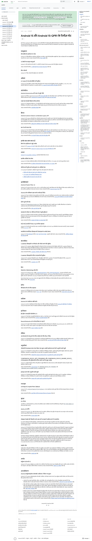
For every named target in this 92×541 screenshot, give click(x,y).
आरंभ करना (11, 8)
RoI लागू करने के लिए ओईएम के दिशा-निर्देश (57, 340)
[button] (8, 18)
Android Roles (34, 367)
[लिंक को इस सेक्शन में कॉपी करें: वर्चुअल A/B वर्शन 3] (32, 461)
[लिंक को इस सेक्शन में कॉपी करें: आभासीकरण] (30, 471)
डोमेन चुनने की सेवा (35, 208)
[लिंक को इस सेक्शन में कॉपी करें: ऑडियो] (26, 78)
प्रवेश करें (89, 1)
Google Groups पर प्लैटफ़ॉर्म (48, 529)
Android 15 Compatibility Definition (28, 155)
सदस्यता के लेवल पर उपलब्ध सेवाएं (38, 220)
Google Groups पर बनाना (47, 531)
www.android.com (71, 525)
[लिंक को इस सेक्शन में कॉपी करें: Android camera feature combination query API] (50, 116)
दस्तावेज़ (3, 5)
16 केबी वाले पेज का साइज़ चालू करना (39, 66)
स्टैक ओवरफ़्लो (69, 529)
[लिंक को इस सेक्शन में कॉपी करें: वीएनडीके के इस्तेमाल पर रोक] (37, 54)
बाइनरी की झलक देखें (21, 527)
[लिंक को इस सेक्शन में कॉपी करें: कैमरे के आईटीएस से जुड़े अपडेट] (38, 143)
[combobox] (66, 1)
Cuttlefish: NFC (34, 262)
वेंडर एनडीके (42, 58)
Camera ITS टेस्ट (30, 146)
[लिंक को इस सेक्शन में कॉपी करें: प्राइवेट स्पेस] (28, 445)
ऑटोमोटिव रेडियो (35, 107)
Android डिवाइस (46, 8)
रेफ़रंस (63, 8)
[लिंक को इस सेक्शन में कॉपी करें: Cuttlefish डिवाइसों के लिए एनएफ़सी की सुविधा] (46, 255)
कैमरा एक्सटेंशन (47, 131)
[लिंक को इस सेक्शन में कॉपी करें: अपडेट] (26, 459)
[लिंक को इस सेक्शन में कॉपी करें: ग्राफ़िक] (26, 299)
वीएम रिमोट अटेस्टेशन (30, 488)
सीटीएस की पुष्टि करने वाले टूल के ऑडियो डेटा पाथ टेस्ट (34, 172)
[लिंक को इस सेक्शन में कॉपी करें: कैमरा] (25, 113)
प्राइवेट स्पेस (33, 453)
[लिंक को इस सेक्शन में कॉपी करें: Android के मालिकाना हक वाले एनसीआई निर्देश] (46, 193)
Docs (12, 1)
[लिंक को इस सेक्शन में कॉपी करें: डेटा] (24, 267)
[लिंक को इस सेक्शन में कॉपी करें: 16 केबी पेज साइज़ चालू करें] (36, 62)
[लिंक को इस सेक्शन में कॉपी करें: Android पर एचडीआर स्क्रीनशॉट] (38, 301)
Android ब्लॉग (45, 525)
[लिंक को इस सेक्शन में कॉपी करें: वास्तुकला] (28, 51)
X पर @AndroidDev (46, 523)
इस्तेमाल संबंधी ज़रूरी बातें (22, 523)
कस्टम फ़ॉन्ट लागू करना (67, 292)
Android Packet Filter (55, 189)
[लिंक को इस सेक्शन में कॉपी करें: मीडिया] (26, 333)
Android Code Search (22, 1)
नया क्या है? (4, 8)
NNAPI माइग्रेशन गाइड (36, 328)
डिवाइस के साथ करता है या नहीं (34, 8)
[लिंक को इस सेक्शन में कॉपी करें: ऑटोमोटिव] (28, 90)
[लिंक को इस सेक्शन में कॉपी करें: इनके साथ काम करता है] (36, 141)
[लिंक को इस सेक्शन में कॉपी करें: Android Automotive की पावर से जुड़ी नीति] (45, 93)
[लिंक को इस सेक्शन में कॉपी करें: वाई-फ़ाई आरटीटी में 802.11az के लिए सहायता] (45, 224)
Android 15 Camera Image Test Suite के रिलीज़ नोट (42, 148)
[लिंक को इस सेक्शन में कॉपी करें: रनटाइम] (27, 384)
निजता (39, 538)
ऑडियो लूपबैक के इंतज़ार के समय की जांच (32, 177)
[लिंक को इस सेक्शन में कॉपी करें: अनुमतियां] (28, 345)
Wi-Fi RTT (26, 228)
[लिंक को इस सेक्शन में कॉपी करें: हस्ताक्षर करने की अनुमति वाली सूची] (40, 372)
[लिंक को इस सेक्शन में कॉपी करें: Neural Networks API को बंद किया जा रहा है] (45, 321)
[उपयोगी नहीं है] (73, 31)
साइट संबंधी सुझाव (45, 538)
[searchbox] (8, 12)
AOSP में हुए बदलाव (59, 19)
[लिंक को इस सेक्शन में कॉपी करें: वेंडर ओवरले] (28, 70)
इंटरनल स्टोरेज (34, 415)
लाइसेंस (35, 538)
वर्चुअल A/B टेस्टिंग (57, 465)
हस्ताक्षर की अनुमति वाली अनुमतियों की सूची (40, 378)
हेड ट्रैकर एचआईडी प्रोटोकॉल (42, 317)
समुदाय (27, 538)
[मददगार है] (71, 31)
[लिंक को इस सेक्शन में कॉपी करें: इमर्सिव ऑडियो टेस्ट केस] (34, 158)
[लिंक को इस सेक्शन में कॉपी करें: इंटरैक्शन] (27, 311)
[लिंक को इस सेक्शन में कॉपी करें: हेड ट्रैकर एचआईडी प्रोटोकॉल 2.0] (38, 314)
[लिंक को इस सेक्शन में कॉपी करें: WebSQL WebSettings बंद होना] (39, 270)
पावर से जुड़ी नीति (43, 96)
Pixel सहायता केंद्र (70, 523)
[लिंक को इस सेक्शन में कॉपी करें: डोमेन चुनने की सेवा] (31, 202)
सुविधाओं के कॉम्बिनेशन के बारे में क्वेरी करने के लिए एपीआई (43, 123)
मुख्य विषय (24, 8)
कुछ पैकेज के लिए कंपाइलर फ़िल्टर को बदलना (41, 393)
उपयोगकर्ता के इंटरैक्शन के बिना (38, 97)
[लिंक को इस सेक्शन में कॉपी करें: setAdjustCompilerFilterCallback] (41, 386)
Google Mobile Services (72, 527)
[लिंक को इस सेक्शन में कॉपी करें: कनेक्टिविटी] (29, 182)
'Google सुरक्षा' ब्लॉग (46, 527)
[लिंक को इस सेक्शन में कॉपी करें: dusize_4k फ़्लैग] (30, 409)
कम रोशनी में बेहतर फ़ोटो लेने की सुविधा (39, 135)
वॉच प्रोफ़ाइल (30, 234)
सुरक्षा (18, 8)
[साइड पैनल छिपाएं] (15, 539)
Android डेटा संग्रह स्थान (22, 521)
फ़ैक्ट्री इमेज (20, 529)
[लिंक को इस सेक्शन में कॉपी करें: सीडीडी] (25, 152)
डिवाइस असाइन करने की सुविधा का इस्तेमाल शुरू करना (62, 498)
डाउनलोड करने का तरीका (22, 525)
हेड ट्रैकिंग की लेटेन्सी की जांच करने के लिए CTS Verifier (43, 163)
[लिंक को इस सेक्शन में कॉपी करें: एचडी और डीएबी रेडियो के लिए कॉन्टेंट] (41, 101)
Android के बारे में (21, 538)
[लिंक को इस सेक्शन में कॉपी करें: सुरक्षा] (25, 398)
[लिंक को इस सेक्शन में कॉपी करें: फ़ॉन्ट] (25, 285)
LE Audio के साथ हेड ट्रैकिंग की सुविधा (50, 85)
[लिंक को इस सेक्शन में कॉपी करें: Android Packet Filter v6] (36, 185)
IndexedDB (32, 279)
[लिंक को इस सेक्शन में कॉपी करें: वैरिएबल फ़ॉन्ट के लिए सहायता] (37, 288)
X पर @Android (46, 521)
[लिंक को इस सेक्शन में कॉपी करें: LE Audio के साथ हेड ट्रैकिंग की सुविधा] (41, 81)
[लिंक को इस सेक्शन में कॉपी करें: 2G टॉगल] (27, 401)
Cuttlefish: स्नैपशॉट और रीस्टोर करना (39, 251)
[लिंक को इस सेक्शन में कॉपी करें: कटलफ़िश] (28, 241)
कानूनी (31, 538)
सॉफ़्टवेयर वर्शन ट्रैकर (70, 531)
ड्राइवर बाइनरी (20, 531)
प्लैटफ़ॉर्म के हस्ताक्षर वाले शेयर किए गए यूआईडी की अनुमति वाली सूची (46, 355)
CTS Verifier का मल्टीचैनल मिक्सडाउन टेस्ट (32, 174)
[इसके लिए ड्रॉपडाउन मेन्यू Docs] (14, 1)
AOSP (22, 31)
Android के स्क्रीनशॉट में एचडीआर (65, 304)
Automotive (56, 8)
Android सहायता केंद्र (71, 521)
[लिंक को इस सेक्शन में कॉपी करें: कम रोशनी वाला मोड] (32, 127)
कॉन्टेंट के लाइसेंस (34, 510)
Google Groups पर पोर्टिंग (47, 533)
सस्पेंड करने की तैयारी (51, 97)
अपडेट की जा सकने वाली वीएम (65, 482)
